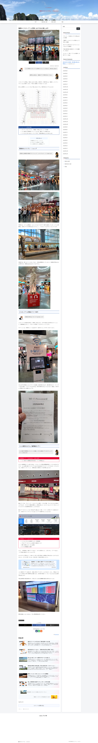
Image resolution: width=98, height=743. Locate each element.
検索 (64, 26)
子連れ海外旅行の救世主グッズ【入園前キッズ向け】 (71, 50)
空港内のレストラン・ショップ (37, 140)
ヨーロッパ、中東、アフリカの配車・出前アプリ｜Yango (71, 54)
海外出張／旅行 (22, 620)
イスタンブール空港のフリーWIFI (37, 142)
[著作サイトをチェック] (37, 631)
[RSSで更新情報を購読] (41, 631)
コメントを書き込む (39, 705)
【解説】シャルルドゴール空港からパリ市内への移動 (71, 41)
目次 (37, 138)
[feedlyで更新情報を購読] (39, 631)
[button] (45, 62)
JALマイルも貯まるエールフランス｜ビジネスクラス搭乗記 (71, 45)
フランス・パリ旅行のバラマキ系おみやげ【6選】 (71, 37)
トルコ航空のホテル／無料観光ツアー (38, 143)
